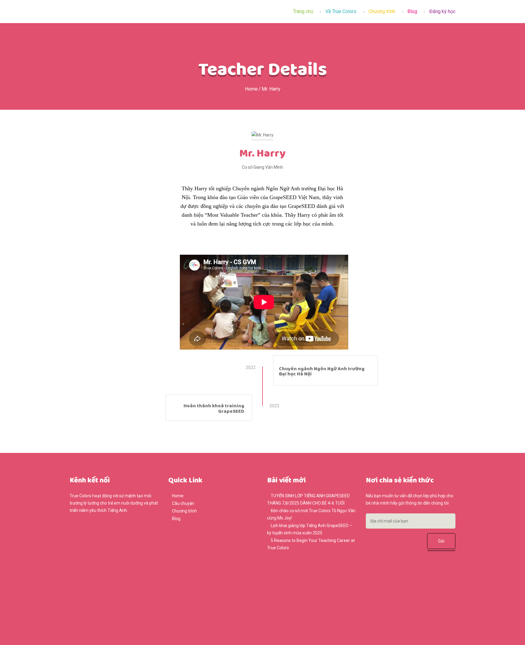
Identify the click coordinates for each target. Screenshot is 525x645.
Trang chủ (303, 11)
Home (251, 89)
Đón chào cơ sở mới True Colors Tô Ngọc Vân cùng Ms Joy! (311, 514)
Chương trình (382, 11)
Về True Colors (340, 11)
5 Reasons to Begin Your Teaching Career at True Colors (311, 544)
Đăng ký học (442, 11)
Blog (412, 11)
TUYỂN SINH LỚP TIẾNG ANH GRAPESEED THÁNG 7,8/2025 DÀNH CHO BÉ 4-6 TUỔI (308, 499)
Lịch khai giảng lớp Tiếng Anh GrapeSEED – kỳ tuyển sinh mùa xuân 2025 (309, 529)
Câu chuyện (183, 503)
